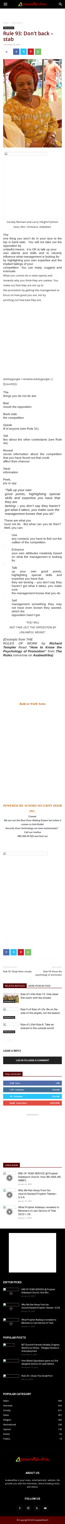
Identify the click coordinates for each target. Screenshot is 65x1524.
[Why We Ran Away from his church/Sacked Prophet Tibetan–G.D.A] (9, 1195)
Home (6, 22)
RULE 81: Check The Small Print (37, 1376)
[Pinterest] (31, 52)
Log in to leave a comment (32, 1060)
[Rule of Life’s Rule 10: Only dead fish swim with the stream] (11, 997)
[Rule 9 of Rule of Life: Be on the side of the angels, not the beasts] (11, 1013)
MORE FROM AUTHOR (39, 986)
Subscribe (55, 1103)
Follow (56, 1090)
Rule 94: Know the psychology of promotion (48, 973)
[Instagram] (28, 1508)
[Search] (60, 4)
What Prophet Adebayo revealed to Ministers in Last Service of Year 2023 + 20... (38, 1211)
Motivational (17, 22)
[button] (5, 4)
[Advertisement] (32, 14)
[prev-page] (5, 1040)
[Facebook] (16, 52)
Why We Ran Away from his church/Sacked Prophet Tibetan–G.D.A (37, 1194)
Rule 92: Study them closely (17, 971)
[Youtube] (45, 1508)
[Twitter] (23, 52)
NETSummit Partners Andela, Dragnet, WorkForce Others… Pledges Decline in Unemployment (40, 1347)
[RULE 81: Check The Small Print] (11, 1379)
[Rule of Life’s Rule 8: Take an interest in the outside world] (11, 1028)
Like (58, 1083)
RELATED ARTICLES (15, 986)
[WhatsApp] (38, 52)
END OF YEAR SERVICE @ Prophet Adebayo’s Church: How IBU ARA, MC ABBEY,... (39, 1177)
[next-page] (10, 1040)
